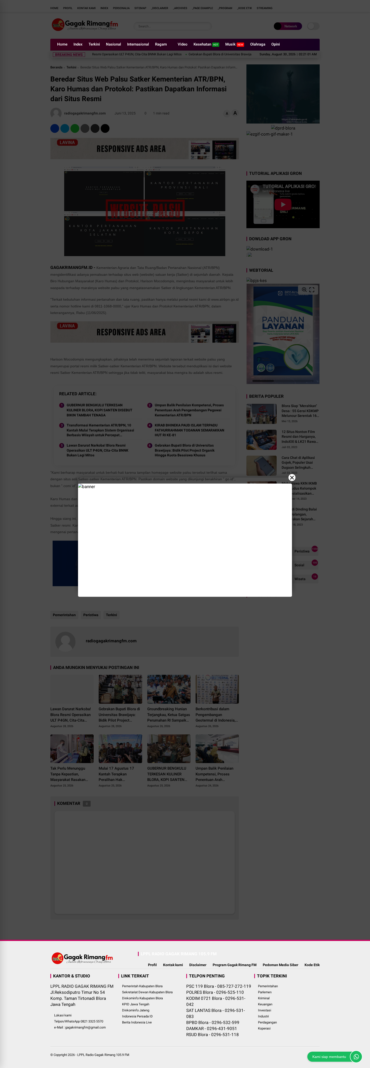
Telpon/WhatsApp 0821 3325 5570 (78, 1021)
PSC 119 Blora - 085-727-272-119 (218, 986)
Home (62, 44)
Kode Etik (312, 965)
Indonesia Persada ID (137, 1016)
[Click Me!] (356, 1056)
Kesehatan (206, 44)
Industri (263, 1016)
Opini (275, 44)
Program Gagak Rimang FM (234, 965)
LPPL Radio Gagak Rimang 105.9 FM (103, 1055)
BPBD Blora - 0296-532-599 (212, 1022)
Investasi (264, 1010)
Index (78, 44)
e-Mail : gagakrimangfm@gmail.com (80, 1027)
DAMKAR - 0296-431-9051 (211, 1028)
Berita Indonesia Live (137, 1022)
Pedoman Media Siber (280, 965)
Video (183, 44)
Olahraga (257, 44)
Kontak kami (173, 965)
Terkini (94, 44)
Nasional (113, 44)
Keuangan (265, 1004)
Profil (152, 965)
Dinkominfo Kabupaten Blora (142, 998)
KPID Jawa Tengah (135, 1004)
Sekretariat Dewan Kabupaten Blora (147, 992)
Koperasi (264, 1028)
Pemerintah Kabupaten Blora (142, 986)
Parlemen (265, 992)
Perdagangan (267, 1022)
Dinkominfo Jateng (135, 1010)
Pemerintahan (268, 986)
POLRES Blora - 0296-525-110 (215, 992)
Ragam (161, 44)
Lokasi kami (62, 1015)
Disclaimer (197, 965)
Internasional (138, 44)
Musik (234, 44)
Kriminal (264, 998)
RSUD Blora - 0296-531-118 (212, 1034)
